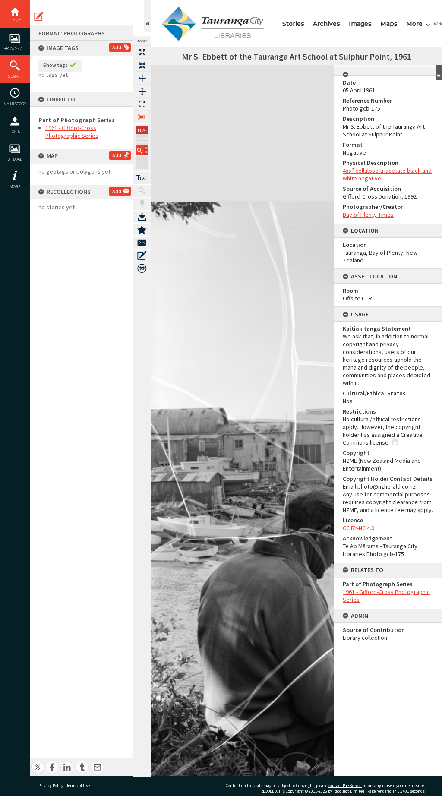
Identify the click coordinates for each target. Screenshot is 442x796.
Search (15, 76)
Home (15, 21)
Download (142, 216)
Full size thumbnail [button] (142, 52)
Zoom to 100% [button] (142, 117)
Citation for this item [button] (142, 268)
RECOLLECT (270, 791)
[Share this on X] (37, 762)
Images (360, 24)
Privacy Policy (50, 785)
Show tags (55, 65)
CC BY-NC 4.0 (358, 528)
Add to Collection (142, 229)
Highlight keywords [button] (142, 203)
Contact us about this (142, 242)
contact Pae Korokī (345, 785)
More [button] (14, 187)
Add (116, 47)
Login (15, 131)
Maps (389, 24)
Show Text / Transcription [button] (142, 177)
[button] (142, 150)
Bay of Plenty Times (368, 214)
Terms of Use (78, 785)
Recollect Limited (348, 791)
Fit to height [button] (142, 91)
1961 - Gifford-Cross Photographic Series (71, 131)
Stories (293, 24)
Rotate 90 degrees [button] (142, 104)
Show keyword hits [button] (142, 190)
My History (14, 104)
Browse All (15, 48)
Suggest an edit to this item (39, 16)
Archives (326, 24)
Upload (14, 159)
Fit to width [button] (142, 78)
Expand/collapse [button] (439, 72)
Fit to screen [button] (142, 65)
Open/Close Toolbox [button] (147, 16)
